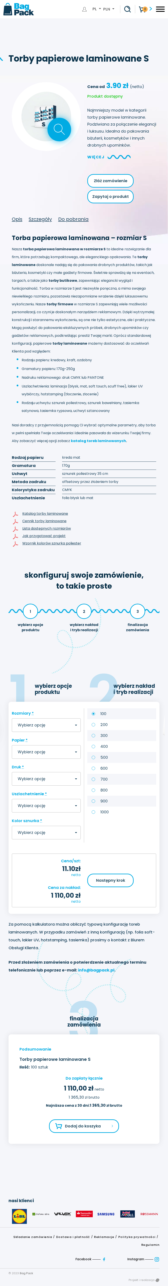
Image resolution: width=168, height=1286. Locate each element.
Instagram (136, 1259)
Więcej (95, 157)
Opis (17, 219)
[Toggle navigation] (160, 11)
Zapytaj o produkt (110, 196)
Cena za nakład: (64, 887)
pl (95, 9)
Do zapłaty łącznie (84, 1078)
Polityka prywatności (137, 1237)
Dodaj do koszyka (83, 1126)
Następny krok (110, 880)
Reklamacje (104, 1237)
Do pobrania (73, 219)
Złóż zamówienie (110, 180)
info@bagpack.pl (96, 970)
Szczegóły (40, 219)
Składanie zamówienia (32, 1237)
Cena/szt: (71, 861)
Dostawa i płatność (73, 1237)
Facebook (83, 1259)
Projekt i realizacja (142, 1280)
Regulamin (150, 1245)
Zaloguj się (85, 9)
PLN (106, 9)
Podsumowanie (35, 1049)
